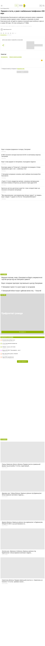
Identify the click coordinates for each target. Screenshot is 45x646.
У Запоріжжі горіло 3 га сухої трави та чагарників (18, 287)
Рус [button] (41, 5)
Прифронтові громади (12, 313)
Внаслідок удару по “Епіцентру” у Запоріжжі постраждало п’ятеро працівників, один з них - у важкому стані (20, 168)
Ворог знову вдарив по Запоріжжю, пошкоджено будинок (18, 162)
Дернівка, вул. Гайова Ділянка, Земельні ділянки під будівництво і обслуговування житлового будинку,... (22, 494)
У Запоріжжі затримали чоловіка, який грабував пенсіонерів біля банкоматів (21, 175)
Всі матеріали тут (22, 332)
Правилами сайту (20, 68)
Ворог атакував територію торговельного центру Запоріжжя (21, 283)
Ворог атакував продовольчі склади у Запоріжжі (15, 149)
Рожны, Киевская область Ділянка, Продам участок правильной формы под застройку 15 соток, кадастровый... (21, 465)
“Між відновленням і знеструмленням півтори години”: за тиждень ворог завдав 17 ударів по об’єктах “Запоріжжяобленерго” (21, 196)
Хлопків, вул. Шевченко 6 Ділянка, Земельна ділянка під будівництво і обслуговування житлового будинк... (19, 552)
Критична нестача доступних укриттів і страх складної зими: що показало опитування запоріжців (20, 189)
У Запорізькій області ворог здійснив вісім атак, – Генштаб (21, 291)
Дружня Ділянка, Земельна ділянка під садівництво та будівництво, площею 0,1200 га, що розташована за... (22, 523)
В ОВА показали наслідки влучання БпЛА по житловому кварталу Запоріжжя (21, 155)
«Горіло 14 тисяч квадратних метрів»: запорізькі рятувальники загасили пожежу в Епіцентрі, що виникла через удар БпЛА (20, 182)
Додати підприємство (22, 361)
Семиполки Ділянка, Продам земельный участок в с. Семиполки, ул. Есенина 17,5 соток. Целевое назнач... (22, 581)
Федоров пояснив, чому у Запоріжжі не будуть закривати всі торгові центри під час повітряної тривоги (21, 278)
